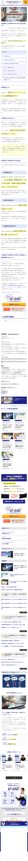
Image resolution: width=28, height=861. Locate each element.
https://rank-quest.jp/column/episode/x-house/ (13, 362)
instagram (4, 391)
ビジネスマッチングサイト (10, 292)
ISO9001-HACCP (24, 405)
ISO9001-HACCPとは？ (9, 59)
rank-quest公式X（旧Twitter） (9, 384)
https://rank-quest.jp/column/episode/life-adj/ (13, 359)
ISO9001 (18, 405)
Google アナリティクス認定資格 (10, 372)
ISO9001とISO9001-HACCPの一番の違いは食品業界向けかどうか (14, 78)
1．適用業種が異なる (9, 67)
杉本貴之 (9, 334)
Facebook (4, 392)
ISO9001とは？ (7, 56)
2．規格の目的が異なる (10, 70)
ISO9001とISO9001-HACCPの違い (11, 63)
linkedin (3, 393)
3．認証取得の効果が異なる (11, 74)
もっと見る (14, 777)
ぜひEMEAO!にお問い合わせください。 (16, 285)
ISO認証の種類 (13, 405)
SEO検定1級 (4, 367)
